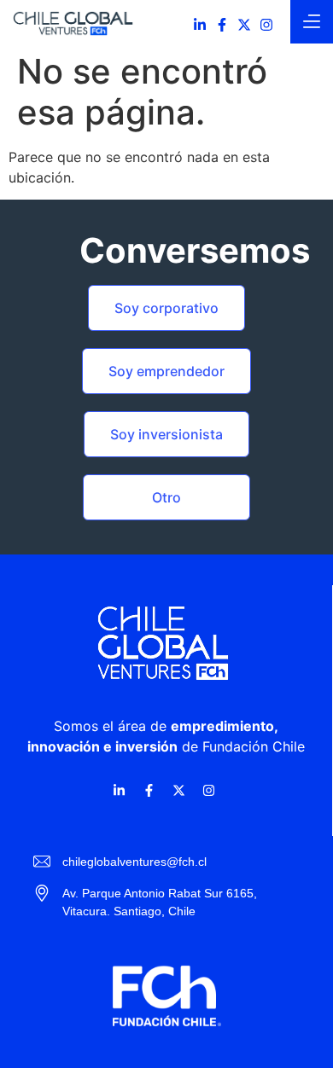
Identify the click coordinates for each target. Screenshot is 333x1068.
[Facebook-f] (222, 25)
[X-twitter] (244, 25)
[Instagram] (266, 25)
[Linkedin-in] (200, 25)
